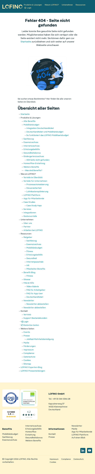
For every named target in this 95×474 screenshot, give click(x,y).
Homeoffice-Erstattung (34, 163)
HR (27, 266)
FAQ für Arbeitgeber (35, 290)
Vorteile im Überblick (33, 178)
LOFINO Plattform (32, 195)
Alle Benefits (29, 121)
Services (27, 209)
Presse (27, 336)
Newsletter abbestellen (37, 304)
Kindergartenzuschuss (34, 156)
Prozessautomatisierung (37, 185)
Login (29, 8)
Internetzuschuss (32, 146)
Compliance (29, 353)
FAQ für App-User (34, 294)
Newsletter (29, 301)
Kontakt (52, 434)
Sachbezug (29, 139)
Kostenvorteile (30, 216)
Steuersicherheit (34, 188)
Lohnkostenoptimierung (37, 192)
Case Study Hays (34, 206)
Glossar (27, 280)
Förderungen (30, 346)
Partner (27, 227)
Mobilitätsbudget (31, 125)
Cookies (27, 360)
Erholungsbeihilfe (32, 149)
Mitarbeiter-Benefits (35, 269)
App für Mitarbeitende (34, 199)
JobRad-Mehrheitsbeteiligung (40, 339)
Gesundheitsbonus (32, 153)
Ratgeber (28, 237)
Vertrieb (27, 315)
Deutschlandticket (34, 297)
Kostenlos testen (31, 325)
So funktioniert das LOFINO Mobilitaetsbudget (47, 135)
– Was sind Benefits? (33, 171)
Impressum (29, 350)
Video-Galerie (32, 287)
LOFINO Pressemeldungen (33, 371)
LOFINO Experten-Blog (31, 367)
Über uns (28, 223)
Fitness (29, 251)
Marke (26, 343)
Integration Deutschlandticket (40, 128)
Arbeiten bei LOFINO (33, 230)
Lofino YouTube (89, 450)
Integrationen (30, 213)
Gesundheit (31, 258)
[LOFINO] (12, 7)
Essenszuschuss (31, 142)
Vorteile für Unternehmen (35, 181)
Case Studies (29, 202)
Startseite (26, 42)
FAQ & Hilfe (29, 283)
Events (27, 332)
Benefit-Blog (29, 273)
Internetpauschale (34, 262)
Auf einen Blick (78, 438)
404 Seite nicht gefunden (37, 160)
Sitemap (27, 364)
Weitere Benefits (31, 167)
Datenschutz (29, 357)
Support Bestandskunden (35, 318)
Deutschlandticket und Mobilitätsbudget (44, 132)
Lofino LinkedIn (82, 450)
